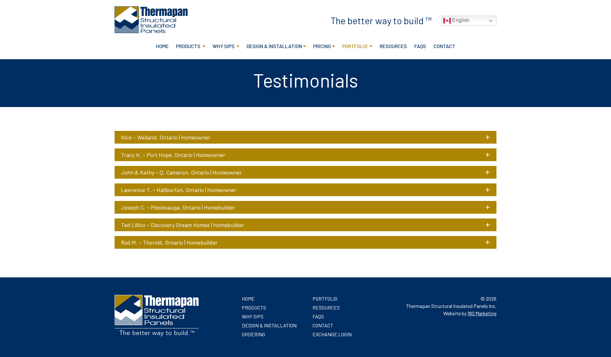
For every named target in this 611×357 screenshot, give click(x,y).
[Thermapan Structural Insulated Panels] (151, 31)
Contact (444, 46)
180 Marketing (481, 313)
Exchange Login (332, 334)
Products (188, 46)
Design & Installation (274, 46)
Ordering (253, 334)
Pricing (322, 46)
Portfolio (355, 46)
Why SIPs (224, 46)
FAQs (420, 46)
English (460, 20)
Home (162, 46)
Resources (393, 46)
